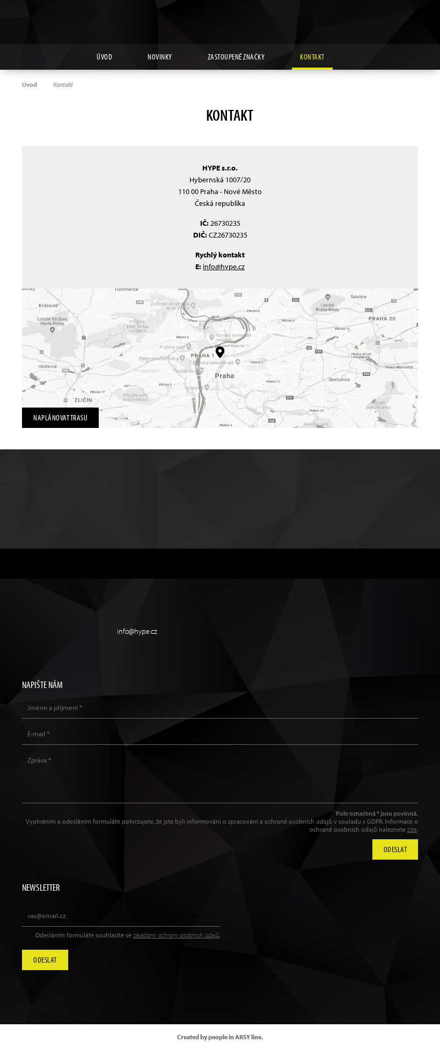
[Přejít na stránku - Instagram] (361, 17)
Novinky (160, 56)
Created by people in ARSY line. (220, 1037)
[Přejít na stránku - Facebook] (410, 17)
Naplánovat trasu (60, 417)
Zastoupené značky (236, 56)
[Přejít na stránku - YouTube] (385, 17)
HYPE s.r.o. (220, 22)
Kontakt (312, 56)
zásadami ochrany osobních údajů (176, 935)
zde (412, 829)
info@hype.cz (224, 266)
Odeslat (45, 960)
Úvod (104, 56)
